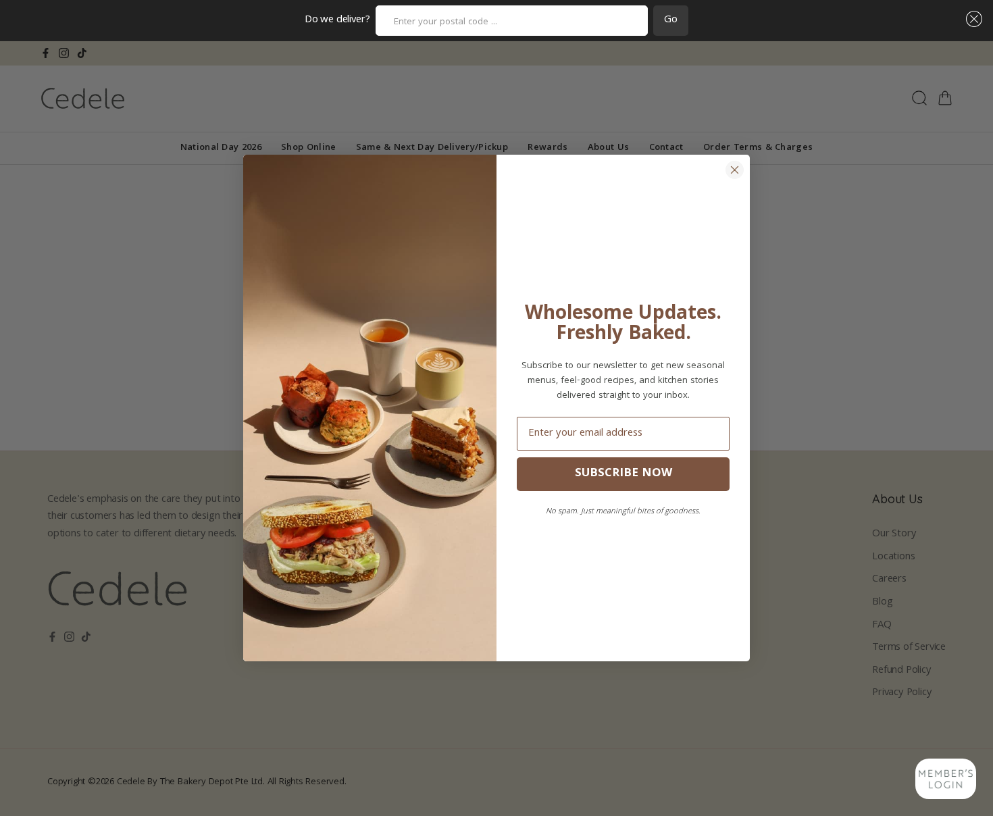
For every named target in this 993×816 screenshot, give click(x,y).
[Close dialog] (734, 169)
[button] (971, 18)
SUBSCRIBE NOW (623, 474)
